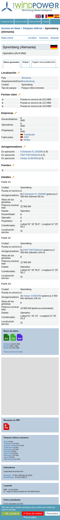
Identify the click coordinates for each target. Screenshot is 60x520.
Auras (6, 457)
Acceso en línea (21, 22)
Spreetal (7, 451)
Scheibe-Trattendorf (11, 446)
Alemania (26, 78)
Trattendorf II (8, 447)
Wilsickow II (8, 455)
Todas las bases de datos (13, 352)
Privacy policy (30, 517)
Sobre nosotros (34, 22)
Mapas (26, 62)
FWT (26, 137)
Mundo (6, 348)
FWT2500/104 (33, 155)
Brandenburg (27, 81)
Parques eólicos (32, 28)
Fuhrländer (29, 134)
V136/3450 (33, 158)
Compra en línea (7, 22)
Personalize (52, 513)
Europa (6, 346)
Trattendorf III (9, 444)
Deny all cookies (33, 513)
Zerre (6, 442)
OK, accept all (12, 513)
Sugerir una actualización (43, 62)
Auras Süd (8, 453)
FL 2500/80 (37, 151)
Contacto (45, 22)
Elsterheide (8, 449)
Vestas (26, 140)
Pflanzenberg (9, 459)
